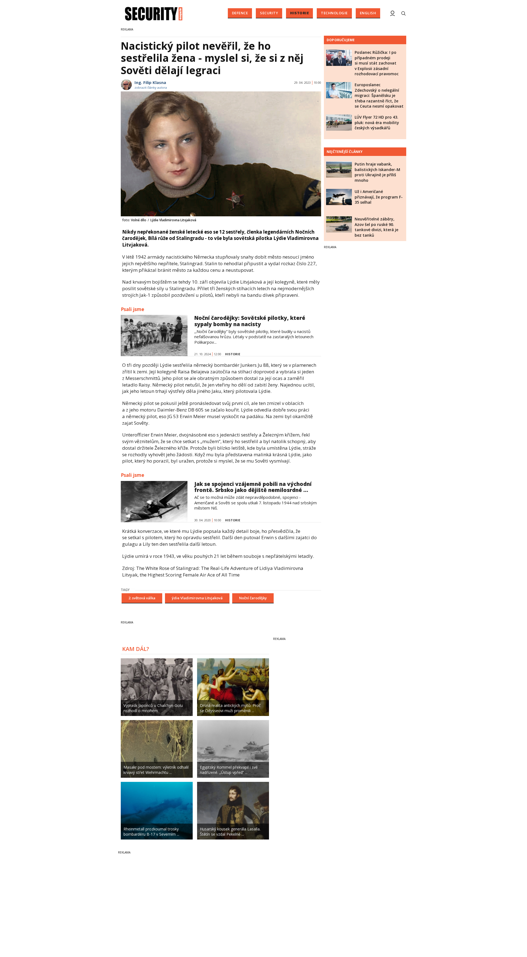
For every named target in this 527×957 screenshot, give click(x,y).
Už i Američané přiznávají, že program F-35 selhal (379, 197)
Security (269, 12)
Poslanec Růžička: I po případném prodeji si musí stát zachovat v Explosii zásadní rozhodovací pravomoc (377, 63)
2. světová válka (141, 597)
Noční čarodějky (253, 597)
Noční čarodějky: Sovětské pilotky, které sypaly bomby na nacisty (249, 321)
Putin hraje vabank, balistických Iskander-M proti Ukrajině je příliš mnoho (377, 172)
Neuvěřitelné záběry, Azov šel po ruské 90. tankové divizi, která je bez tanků (376, 227)
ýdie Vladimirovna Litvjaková (197, 597)
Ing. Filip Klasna (150, 82)
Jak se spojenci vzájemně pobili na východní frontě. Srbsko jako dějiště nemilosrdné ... (253, 487)
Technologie (334, 12)
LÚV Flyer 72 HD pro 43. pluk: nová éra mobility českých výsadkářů (377, 122)
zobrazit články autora (150, 87)
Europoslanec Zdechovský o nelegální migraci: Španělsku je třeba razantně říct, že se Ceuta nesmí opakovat (379, 95)
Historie (299, 12)
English (368, 12)
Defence (240, 12)
